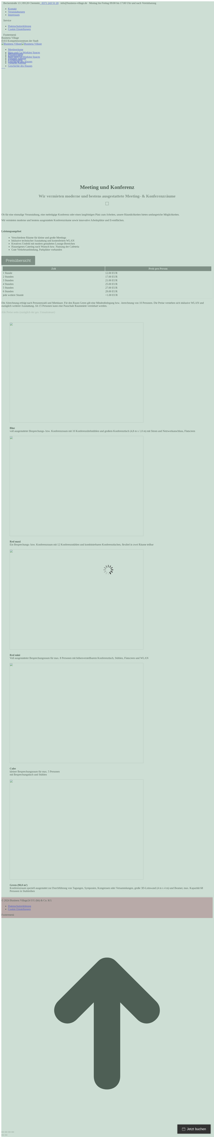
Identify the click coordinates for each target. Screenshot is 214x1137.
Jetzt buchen (196, 1129)
